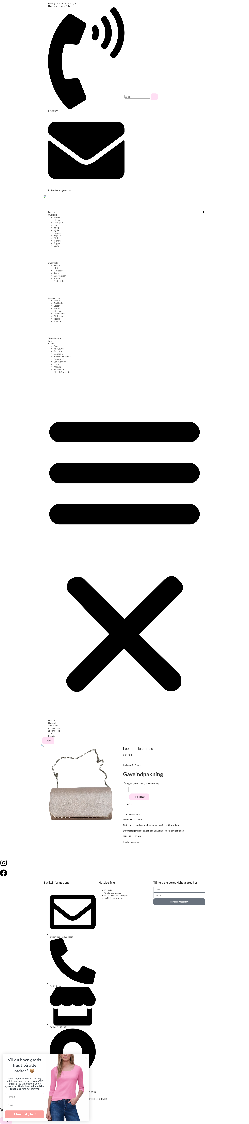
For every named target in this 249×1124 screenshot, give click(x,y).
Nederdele (59, 281)
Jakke (56, 227)
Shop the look (54, 338)
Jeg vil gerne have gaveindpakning (142, 783)
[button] (124, 552)
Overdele (52, 214)
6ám (56, 346)
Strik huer (58, 316)
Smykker (58, 321)
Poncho (57, 233)
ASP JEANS (59, 348)
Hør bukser (59, 270)
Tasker (57, 318)
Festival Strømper (62, 356)
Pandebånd (59, 313)
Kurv (48, 740)
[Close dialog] (85, 1057)
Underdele (53, 263)
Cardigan (58, 222)
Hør (56, 225)
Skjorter (58, 235)
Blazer (57, 217)
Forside (51, 212)
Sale (50, 341)
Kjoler (57, 230)
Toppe (57, 243)
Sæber (57, 305)
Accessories (54, 298)
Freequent (59, 359)
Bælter (57, 300)
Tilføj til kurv (139, 797)
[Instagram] (3, 862)
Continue (58, 354)
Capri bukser (60, 275)
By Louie (58, 351)
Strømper (58, 311)
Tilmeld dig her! (25, 1114)
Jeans (56, 273)
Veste (56, 246)
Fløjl (56, 268)
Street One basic (62, 372)
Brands (51, 343)
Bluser (57, 220)
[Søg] (154, 96)
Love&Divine (60, 361)
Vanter (57, 308)
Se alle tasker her (131, 842)
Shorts (57, 278)
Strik (56, 238)
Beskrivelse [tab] (134, 814)
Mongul (57, 366)
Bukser (57, 265)
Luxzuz (57, 364)
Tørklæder (59, 303)
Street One (59, 369)
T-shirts (58, 240)
